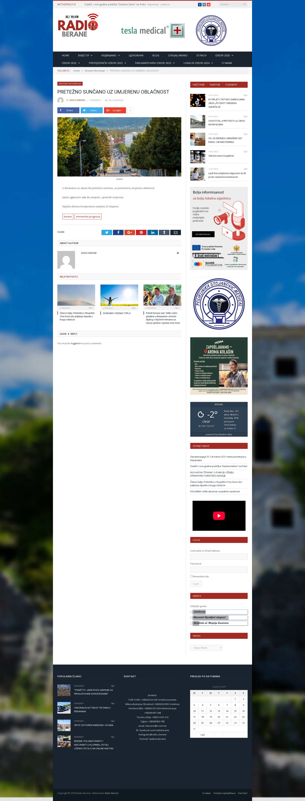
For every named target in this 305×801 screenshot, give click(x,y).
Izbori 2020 (222, 55)
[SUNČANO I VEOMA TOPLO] (119, 297)
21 (227, 716)
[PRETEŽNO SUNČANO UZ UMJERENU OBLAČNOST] (119, 147)
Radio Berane (77, 100)
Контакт (243, 793)
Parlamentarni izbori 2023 (153, 63)
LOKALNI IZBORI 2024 (197, 63)
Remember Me (201, 576)
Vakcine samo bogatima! (221, 155)
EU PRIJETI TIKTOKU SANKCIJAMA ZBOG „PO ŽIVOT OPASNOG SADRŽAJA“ (226, 103)
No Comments (116, 100)
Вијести (83, 55)
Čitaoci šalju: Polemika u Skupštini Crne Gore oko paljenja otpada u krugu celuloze (77, 316)
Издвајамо (108, 55)
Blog (155, 55)
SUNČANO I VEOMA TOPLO (117, 313)
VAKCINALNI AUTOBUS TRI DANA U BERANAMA (92, 709)
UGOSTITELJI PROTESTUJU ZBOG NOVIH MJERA (226, 122)
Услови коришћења (224, 793)
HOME (65, 55)
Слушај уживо (177, 55)
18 (202, 716)
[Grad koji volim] (78, 23)
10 (194, 711)
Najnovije (215, 84)
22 (235, 716)
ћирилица (153, 4)
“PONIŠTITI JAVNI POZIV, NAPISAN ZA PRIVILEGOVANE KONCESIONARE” (93, 692)
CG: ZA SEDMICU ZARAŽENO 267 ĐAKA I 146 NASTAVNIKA (225, 140)
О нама (206, 793)
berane (68, 216)
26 (211, 722)
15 (235, 711)
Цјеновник (136, 55)
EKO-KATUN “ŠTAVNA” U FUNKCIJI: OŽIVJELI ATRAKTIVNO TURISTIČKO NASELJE (212, 474)
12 (211, 711)
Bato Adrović (111, 793)
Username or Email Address (205, 550)
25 (202, 722)
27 (219, 722)
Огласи (201, 55)
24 (194, 722)
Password (195, 563)
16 (243, 711)
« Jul (202, 734)
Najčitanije (199, 84)
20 (219, 716)
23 (243, 716)
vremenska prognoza (88, 216)
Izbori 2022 (69, 63)
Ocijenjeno (231, 84)
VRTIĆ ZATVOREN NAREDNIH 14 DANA (93, 725)
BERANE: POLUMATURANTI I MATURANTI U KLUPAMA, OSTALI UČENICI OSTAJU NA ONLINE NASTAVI (93, 745)
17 (194, 716)
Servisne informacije (70, 83)
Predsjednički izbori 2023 (106, 63)
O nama (227, 63)
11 (202, 711)
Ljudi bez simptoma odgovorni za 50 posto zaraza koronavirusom (227, 175)
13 (219, 711)
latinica (166, 4)
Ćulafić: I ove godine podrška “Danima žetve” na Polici (115, 4)
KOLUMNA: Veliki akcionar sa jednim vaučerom (215, 491)
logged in (76, 343)
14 (227, 711)
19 (211, 716)
